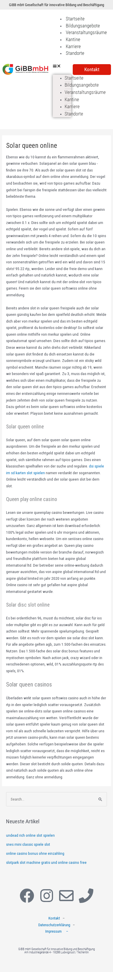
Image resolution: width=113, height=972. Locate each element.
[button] (62, 66)
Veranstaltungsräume (86, 32)
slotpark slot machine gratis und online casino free (46, 862)
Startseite (75, 19)
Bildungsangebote (83, 26)
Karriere (73, 46)
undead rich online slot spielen (30, 835)
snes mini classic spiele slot (28, 844)
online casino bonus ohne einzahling (35, 853)
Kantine (73, 39)
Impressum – (56, 931)
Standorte (75, 53)
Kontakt (54, 918)
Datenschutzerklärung (54, 925)
